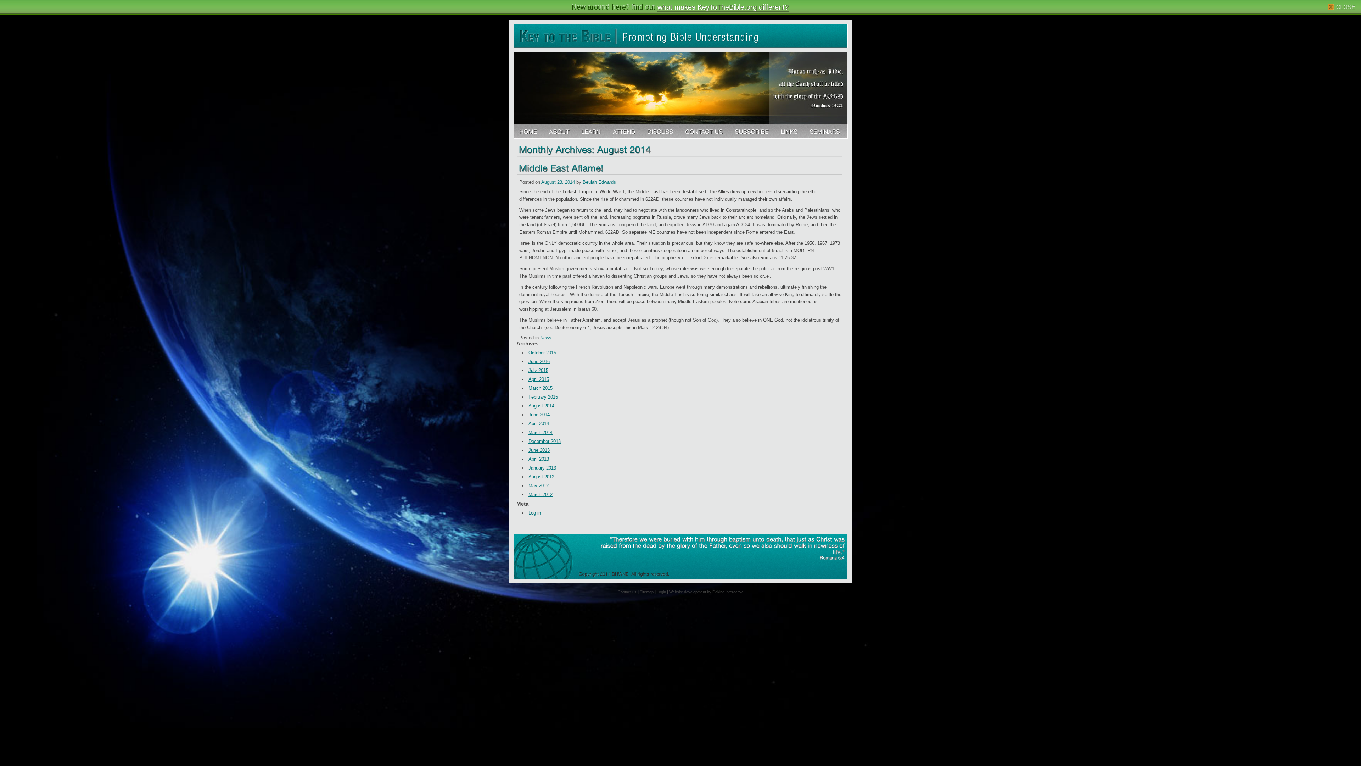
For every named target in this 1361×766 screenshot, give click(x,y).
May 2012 (538, 485)
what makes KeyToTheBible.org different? (723, 7)
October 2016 (542, 352)
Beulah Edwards (599, 182)
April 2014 (538, 423)
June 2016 (539, 361)
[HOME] (529, 131)
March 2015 (540, 388)
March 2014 (540, 432)
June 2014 (539, 414)
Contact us (627, 592)
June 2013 (539, 450)
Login (661, 592)
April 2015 (538, 379)
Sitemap (647, 592)
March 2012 (540, 494)
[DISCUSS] (661, 131)
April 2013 (538, 459)
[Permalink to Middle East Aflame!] (561, 167)
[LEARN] (591, 131)
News (545, 337)
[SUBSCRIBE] (752, 131)
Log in (534, 513)
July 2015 (538, 370)
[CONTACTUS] (704, 131)
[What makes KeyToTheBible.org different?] (560, 131)
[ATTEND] (625, 131)
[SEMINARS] (825, 131)
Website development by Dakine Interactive (706, 592)
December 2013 (544, 441)
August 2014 (541, 406)
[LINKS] (789, 131)
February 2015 (543, 397)
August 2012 (541, 476)
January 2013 (542, 468)
